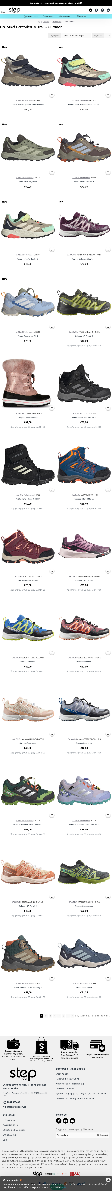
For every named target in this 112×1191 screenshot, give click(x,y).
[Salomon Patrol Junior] (84, 546)
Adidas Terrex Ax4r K (84, 987)
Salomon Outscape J (28, 662)
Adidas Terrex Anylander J (27, 182)
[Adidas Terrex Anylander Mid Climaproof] (28, 70)
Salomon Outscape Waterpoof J (84, 259)
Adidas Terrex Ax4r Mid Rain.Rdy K (28, 987)
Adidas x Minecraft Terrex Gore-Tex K (28, 825)
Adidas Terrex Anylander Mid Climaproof (28, 104)
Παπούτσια (57, 21)
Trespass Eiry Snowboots (28, 417)
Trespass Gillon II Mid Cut (84, 499)
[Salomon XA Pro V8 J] (84, 302)
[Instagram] (65, 1121)
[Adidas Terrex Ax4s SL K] (84, 148)
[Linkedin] (72, 1121)
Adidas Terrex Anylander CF (28, 259)
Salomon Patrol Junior (84, 580)
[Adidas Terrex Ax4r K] (84, 953)
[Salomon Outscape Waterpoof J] (84, 225)
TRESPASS (19, 413)
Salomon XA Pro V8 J (84, 336)
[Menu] (3, 10)
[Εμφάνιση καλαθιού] (108, 10)
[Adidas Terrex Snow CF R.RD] (28, 465)
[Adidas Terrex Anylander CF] (28, 225)
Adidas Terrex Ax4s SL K (84, 182)
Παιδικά (46, 21)
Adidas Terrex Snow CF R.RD (28, 499)
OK (108, 1179)
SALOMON (71, 254)
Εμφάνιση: (98, 35)
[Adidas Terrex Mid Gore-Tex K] (84, 383)
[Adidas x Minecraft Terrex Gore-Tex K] (28, 791)
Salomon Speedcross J (84, 906)
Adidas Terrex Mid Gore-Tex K (84, 417)
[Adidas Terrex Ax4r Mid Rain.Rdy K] (28, 953)
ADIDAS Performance (24, 100)
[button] (52, 95)
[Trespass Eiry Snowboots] (28, 383)
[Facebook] (58, 1121)
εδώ (64, 1187)
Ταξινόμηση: (55, 35)
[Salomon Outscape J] (28, 628)
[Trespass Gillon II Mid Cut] (84, 465)
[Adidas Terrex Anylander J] (28, 148)
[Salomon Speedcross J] (84, 872)
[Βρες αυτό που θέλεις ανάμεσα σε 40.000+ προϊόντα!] (101, 10)
